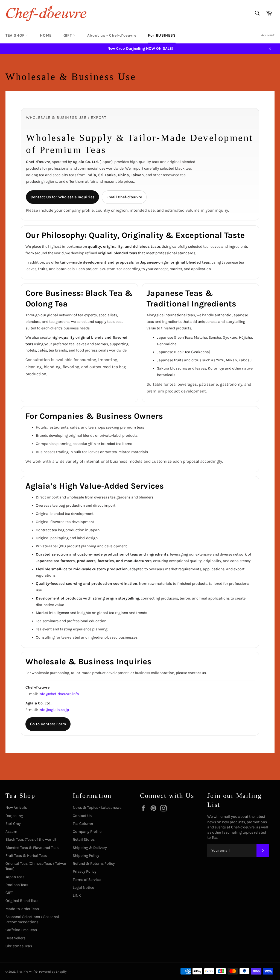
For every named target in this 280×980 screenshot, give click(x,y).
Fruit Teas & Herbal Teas (26, 855)
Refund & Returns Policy (94, 863)
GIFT (68, 35)
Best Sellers (15, 938)
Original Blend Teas (21, 900)
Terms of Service (87, 879)
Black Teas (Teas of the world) (30, 839)
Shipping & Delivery (90, 847)
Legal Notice (83, 887)
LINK (77, 895)
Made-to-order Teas (22, 909)
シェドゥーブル (27, 971)
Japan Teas (14, 877)
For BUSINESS (162, 35)
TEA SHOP (15, 35)
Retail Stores (84, 839)
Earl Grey (13, 823)
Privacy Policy (85, 871)
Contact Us (82, 815)
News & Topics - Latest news (97, 807)
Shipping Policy (86, 855)
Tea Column (83, 823)
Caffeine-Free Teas (21, 930)
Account (268, 35)
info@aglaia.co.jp (54, 709)
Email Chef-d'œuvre (124, 197)
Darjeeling (14, 815)
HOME (45, 35)
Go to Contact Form (48, 724)
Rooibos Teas (16, 884)
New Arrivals (16, 807)
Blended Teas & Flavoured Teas (32, 847)
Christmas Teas (18, 946)
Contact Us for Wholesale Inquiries (62, 197)
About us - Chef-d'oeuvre (111, 35)
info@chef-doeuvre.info (59, 694)
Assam (11, 831)
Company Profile (87, 831)
